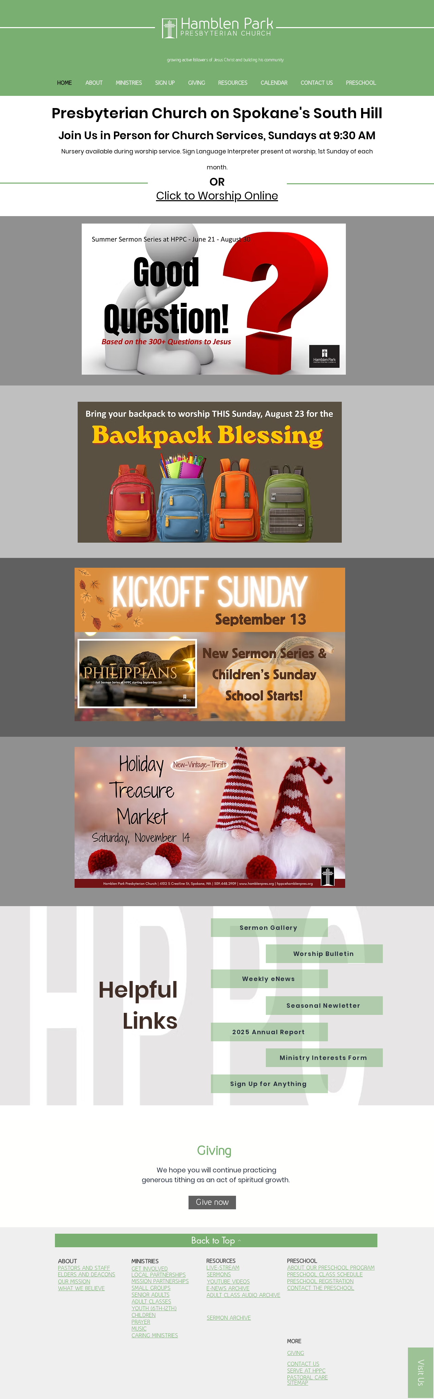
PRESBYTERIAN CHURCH (226, 33)
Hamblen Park (227, 23)
